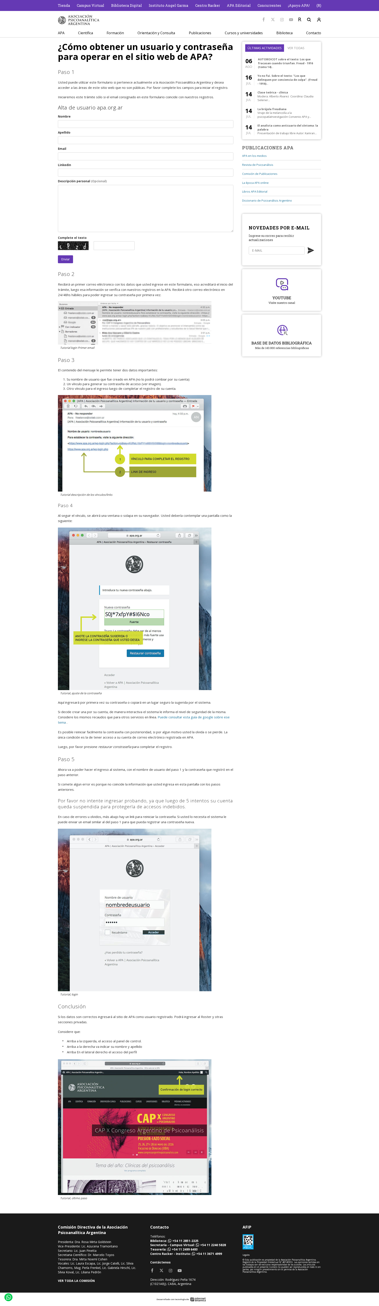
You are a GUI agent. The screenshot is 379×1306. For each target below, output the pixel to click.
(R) (318, 5)
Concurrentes (269, 5)
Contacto (313, 32)
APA (61, 32)
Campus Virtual (90, 5)
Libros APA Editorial (254, 191)
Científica (85, 32)
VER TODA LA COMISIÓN (76, 1281)
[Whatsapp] (8, 1298)
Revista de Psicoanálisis (257, 165)
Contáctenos (160, 1262)
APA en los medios (254, 156)
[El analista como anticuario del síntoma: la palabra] (281, 129)
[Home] (79, 20)
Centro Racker (207, 5)
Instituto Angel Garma (168, 5)
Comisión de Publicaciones (259, 174)
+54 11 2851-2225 (185, 1241)
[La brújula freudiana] (281, 113)
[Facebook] (264, 19)
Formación (115, 32)
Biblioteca (284, 32)
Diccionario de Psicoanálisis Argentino (267, 200)
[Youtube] (291, 19)
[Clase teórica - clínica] (281, 96)
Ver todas (296, 48)
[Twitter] (273, 19)
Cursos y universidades (244, 32)
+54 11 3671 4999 (209, 1254)
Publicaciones (200, 32)
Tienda (64, 5)
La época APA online (255, 183)
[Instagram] (282, 19)
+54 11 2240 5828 (213, 1245)
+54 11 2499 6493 (185, 1249)
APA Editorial (239, 5)
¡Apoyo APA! (299, 5)
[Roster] (299, 19)
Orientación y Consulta (156, 32)
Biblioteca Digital (126, 5)
